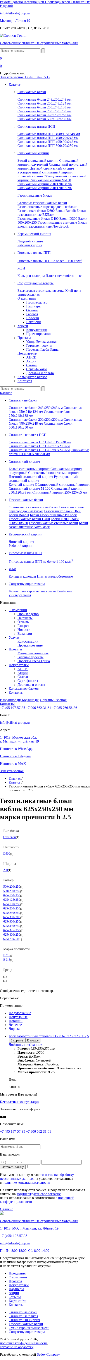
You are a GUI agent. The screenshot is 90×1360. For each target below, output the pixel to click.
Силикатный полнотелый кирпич (53, 473)
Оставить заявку (13, 1167)
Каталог (15, 84)
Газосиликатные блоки (26, 1324)
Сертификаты (36, 369)
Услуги (22, 326)
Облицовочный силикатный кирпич (62, 484)
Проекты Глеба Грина (42, 349)
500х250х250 (11, 891)
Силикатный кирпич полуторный (47, 162)
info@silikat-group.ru (15, 722)
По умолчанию (20, 1013)
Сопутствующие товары (27, 1332)
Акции (31, 361)
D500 (6, 853)
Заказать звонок (12, 77)
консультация (19, 1102)
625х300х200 (11, 917)
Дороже (14, 1029)
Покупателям (27, 353)
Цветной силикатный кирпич (51, 168)
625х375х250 (11, 930)
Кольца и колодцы (31, 276)
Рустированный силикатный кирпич (45, 172)
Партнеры (33, 306)
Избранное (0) (11, 700)
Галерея (32, 314)
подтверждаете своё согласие (39, 1194)
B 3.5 (6, 959)
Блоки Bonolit (65, 211)
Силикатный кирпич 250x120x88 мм (44, 184)
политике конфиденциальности (26, 1182)
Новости (32, 318)
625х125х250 (11, 899)
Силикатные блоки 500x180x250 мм (44, 119)
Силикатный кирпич (24, 1320)
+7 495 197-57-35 (37, 77)
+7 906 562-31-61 (38, 708)
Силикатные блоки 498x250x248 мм (44, 115)
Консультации (36, 330)
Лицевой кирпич (30, 241)
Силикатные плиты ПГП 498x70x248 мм (47, 138)
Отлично (6, 1209)
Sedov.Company (48, 1354)
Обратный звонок (53, 700)
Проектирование (38, 334)
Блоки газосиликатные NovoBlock (43, 226)
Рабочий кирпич (29, 245)
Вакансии (33, 322)
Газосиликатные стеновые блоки (62, 222)
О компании (26, 298)
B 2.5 (6, 955)
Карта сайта (17, 1301)
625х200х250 (11, 908)
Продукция (17, 1273)
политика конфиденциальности (23, 1343)
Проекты (24, 338)
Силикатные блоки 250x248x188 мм (44, 107)
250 (5, 870)
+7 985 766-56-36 (64, 708)
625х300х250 (11, 921)
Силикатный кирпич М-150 (50, 180)
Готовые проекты (39, 345)
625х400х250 (11, 934)
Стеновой (9, 837)
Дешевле (15, 1025)
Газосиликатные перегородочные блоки (47, 207)
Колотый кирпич (30, 176)
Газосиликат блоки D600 (36, 211)
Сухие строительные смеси (29, 1328)
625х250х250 (11, 912)
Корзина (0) (30, 700)
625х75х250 (11, 939)
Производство (36, 302)
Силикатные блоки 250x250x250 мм (44, 111)
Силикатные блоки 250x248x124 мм (44, 103)
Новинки (15, 1021)
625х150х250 (11, 904)
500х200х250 (11, 886)
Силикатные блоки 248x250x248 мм (44, 99)
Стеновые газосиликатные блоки (42, 203)
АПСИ (31, 357)
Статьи (31, 365)
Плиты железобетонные (63, 276)
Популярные (18, 1017)
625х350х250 (11, 926)
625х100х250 (11, 895)
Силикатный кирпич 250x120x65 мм (44, 188)
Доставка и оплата (40, 373)
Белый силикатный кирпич (37, 160)
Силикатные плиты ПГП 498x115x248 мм (48, 134)
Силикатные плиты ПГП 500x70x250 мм (47, 145)
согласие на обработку (16, 1347)
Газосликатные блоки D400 (38, 218)
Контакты (24, 381)
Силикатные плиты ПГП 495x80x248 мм (47, 142)
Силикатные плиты (23, 1316)
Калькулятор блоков (32, 377)
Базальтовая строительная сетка (40, 290)
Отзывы (32, 310)
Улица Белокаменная (41, 341)
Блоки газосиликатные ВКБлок (51, 212)
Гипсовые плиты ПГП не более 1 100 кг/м (49, 261)
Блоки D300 (68, 218)
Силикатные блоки (23, 1312)
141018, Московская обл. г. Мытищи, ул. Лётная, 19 (19, 739)
